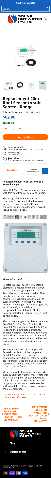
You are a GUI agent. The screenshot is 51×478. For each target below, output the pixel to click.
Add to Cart (25, 137)
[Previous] (5, 56)
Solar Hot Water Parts (12, 112)
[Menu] (4, 19)
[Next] (46, 56)
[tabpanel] (25, 287)
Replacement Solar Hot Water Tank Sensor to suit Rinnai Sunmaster (38, 414)
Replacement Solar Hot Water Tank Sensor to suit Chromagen (13, 414)
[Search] (47, 8)
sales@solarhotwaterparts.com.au (29, 160)
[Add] (19, 128)
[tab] (12, 170)
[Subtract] (6, 128)
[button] (45, 19)
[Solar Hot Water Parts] (25, 18)
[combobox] (23, 8)
